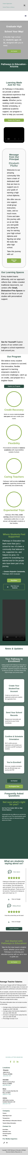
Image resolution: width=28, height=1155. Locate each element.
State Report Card (7, 1115)
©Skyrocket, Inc (18, 1152)
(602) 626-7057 (7, 1075)
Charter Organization (7, 3)
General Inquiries (7, 1133)
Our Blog (5, 1135)
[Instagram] (14, 1062)
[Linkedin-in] (17, 1062)
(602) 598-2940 (7, 1085)
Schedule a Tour (7, 1131)
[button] (24, 5)
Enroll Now (5, 1129)
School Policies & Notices (8, 7)
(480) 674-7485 (7, 1094)
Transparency (6, 1118)
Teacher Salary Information (9, 1123)
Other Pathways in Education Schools (12, 1120)
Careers (4, 1113)
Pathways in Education (15, 1150)
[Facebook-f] (10, 1062)
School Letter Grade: (14, 1057)
